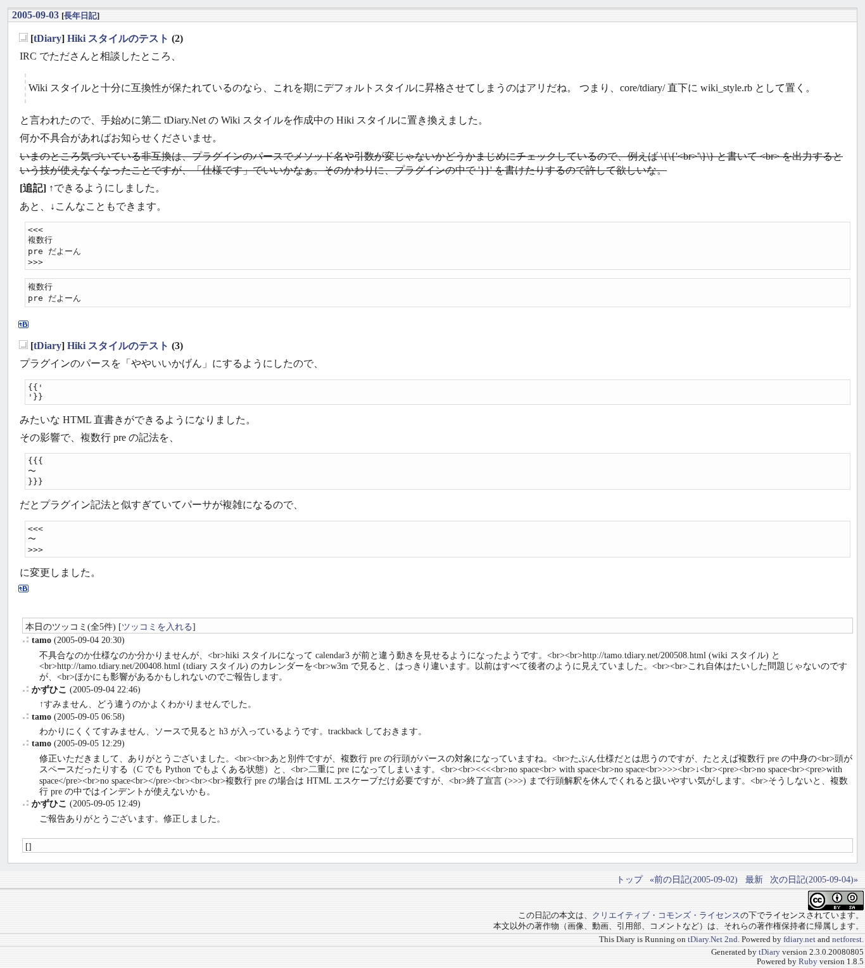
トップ (629, 879)
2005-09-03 (35, 15)
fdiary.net (799, 939)
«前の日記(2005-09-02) (694, 879)
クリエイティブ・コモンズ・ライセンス (666, 915)
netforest (847, 939)
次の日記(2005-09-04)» (814, 879)
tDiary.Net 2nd (713, 939)
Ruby (808, 961)
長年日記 (80, 15)
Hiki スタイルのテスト (118, 38)
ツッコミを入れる (157, 626)
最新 (754, 879)
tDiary (47, 38)
